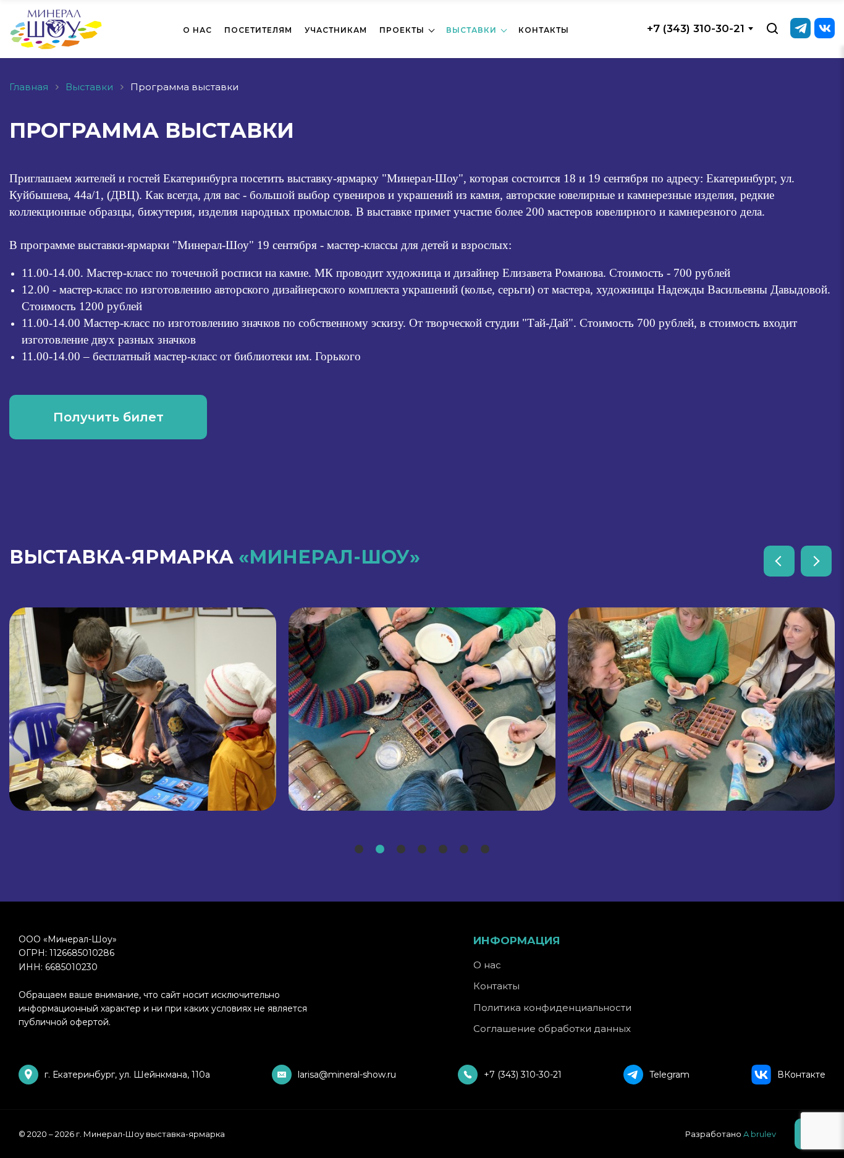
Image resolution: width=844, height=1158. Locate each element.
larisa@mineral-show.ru (347, 1074)
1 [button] (357, 850)
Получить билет (108, 417)
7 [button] (484, 850)
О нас (197, 30)
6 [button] (463, 850)
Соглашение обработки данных (552, 1028)
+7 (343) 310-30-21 (696, 28)
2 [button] (379, 850)
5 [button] (442, 850)
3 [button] (400, 850)
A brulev (759, 1134)
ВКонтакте (801, 1074)
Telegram (669, 1074)
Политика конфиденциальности (552, 1007)
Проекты (401, 30)
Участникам (336, 30)
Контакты (543, 30)
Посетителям (258, 30)
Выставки (471, 30)
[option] (142, 709)
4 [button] (421, 850)
